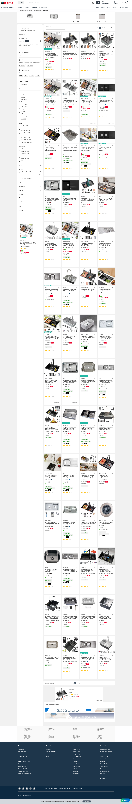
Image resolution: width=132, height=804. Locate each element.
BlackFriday (76, 773)
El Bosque (38, 75)
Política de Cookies (77, 788)
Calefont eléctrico (76, 737)
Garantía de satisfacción (24, 761)
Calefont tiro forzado (76, 736)
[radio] (45, 69)
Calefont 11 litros (27, 738)
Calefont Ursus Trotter (28, 729)
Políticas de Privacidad (64, 788)
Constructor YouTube (105, 781)
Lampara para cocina (100, 731)
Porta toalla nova (100, 729)
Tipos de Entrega (43, 7)
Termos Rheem (75, 731)
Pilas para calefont (27, 737)
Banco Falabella (104, 768)
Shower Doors (51, 739)
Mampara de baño (100, 734)
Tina (49, 735)
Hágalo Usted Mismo (105, 749)
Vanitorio (50, 730)
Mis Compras (49, 754)
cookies (77, 801)
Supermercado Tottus (105, 771)
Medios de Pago (22, 751)
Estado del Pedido (22, 766)
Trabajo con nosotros (78, 759)
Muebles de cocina (52, 729)
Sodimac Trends (104, 756)
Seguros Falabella (104, 763)
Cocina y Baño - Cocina (28, 10)
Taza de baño (75, 729)
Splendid (25, 734)
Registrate (48, 749)
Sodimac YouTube (104, 776)
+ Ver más (23, 118)
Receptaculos (99, 732)
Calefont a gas (75, 735)
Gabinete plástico (76, 739)
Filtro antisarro (26, 739)
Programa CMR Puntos (23, 768)
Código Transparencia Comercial (81, 754)
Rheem (74, 730)
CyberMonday (76, 766)
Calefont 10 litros (100, 738)
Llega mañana (30, 55)
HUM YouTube (103, 778)
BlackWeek (75, 771)
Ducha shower (99, 737)
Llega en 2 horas (22, 55)
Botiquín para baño (52, 734)
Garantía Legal (21, 759)
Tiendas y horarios (22, 756)
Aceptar (87, 801)
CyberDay (75, 768)
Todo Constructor (77, 756)
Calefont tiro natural (27, 736)
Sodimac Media (104, 759)
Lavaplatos (36, 10)
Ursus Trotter (26, 730)
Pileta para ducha (76, 732)
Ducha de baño (51, 737)
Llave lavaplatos (51, 736)
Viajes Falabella (104, 766)
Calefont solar (75, 738)
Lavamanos (50, 738)
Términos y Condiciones (51, 788)
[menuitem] (99, 7)
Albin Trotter (26, 732)
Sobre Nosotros (76, 749)
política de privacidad (69, 801)
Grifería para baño (52, 732)
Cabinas (98, 736)
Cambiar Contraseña (51, 751)
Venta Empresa (76, 751)
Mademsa (25, 731)
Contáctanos (21, 749)
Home (21, 10)
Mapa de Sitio (76, 776)
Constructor (26, 7)
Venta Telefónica (77, 763)
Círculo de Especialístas (106, 754)
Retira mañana (30, 65)
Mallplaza (102, 773)
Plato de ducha (99, 735)
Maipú (26, 75)
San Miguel (31, 75)
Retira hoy (23, 65)
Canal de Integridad (23, 771)
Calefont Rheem (27, 735)
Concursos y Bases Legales (24, 773)
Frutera (98, 730)
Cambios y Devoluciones (24, 754)
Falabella (102, 761)
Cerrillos (21, 75)
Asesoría (20, 7)
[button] (63, 2)
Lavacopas (74, 734)
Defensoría (75, 761)
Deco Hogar (34, 7)
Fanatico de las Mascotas (106, 751)
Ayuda (47, 756)
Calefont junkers (100, 739)
